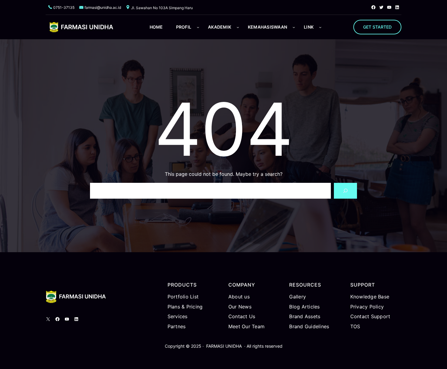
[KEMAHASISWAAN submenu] (294, 27)
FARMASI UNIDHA (87, 27)
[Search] (345, 191)
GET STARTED (377, 27)
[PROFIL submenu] (198, 27)
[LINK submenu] (320, 27)
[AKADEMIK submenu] (238, 27)
